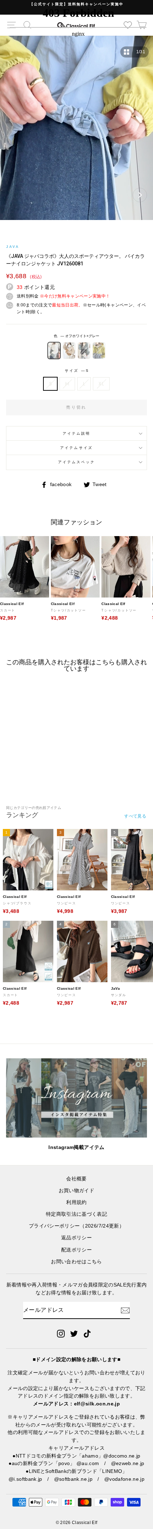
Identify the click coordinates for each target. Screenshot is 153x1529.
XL (101, 383)
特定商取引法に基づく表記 (76, 1214)
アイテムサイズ (76, 447)
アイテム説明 (76, 433)
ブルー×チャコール (84, 350)
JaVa (12, 247)
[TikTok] (87, 1334)
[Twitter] (74, 1334)
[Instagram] (61, 1334)
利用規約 (76, 1202)
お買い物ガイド (76, 1190)
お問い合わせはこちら (76, 1261)
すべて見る (135, 816)
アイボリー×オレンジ (69, 350)
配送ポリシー (76, 1250)
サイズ (76, 371)
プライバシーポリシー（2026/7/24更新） (76, 1226)
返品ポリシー (76, 1237)
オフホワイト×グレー (54, 350)
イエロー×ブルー (99, 350)
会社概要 (76, 1178)
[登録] (125, 1310)
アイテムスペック (76, 462)
